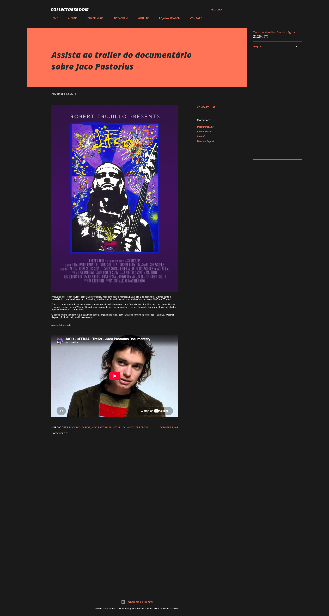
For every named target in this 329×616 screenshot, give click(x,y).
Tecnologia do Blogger (139, 601)
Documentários (205, 126)
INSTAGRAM (120, 18)
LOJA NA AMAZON (169, 18)
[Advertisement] (109, 548)
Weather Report (205, 141)
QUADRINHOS (95, 18)
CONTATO (196, 18)
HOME (54, 18)
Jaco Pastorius (204, 131)
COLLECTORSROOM (70, 9)
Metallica (202, 136)
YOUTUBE (143, 18)
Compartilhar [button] (206, 107)
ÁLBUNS (72, 18)
